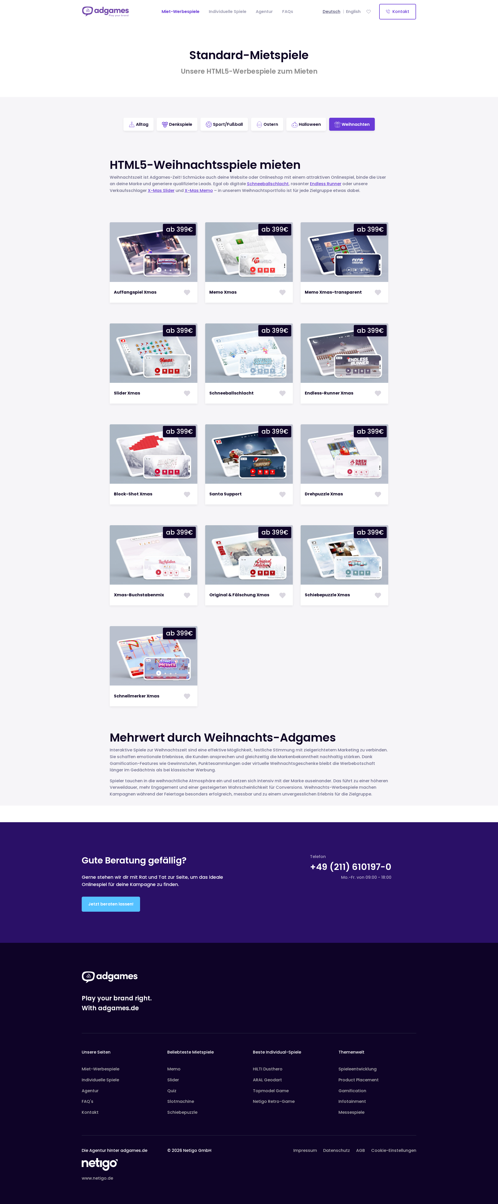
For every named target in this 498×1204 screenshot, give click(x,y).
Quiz (171, 1091)
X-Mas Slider (161, 190)
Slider (173, 1080)
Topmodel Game (271, 1091)
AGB (360, 1150)
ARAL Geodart (267, 1080)
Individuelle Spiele (227, 12)
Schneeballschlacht (268, 184)
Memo (174, 1069)
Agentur (264, 12)
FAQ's (87, 1101)
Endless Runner (325, 184)
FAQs (287, 12)
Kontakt (400, 12)
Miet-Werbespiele (182, 11)
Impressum (305, 1150)
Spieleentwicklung (357, 1069)
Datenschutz (336, 1150)
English (353, 12)
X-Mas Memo (199, 190)
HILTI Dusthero (267, 1069)
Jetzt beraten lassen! (111, 904)
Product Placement (358, 1080)
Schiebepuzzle (182, 1112)
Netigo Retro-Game (274, 1101)
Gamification (352, 1091)
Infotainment (352, 1101)
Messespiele (351, 1112)
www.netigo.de (97, 1178)
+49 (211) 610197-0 (350, 867)
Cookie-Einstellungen (393, 1150)
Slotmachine (180, 1101)
